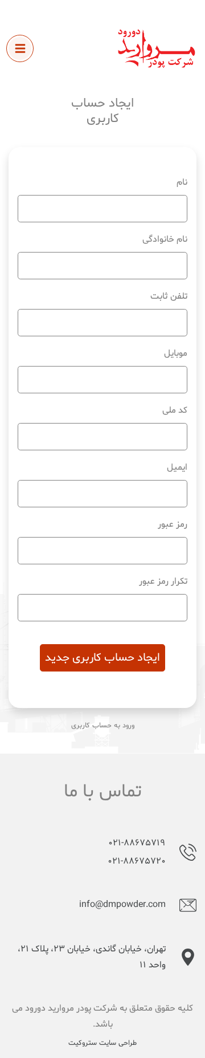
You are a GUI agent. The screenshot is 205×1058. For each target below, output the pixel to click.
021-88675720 (137, 861)
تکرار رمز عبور (163, 581)
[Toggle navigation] (20, 48)
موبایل (175, 353)
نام (182, 182)
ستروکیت (82, 1043)
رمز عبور (172, 524)
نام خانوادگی (164, 239)
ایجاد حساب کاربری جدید (102, 658)
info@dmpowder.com (122, 904)
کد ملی (174, 410)
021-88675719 (137, 843)
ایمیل (177, 467)
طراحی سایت (118, 1043)
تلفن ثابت (168, 296)
